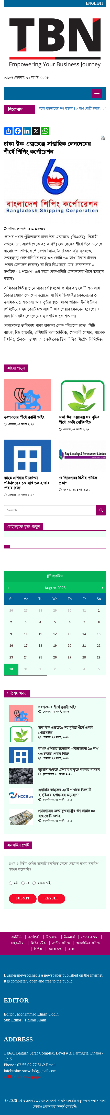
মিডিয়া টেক (39, 943)
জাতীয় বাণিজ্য (61, 943)
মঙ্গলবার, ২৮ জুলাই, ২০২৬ (76, 490)
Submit (23, 898)
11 (40, 634)
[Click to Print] (103, 137)
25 (40, 657)
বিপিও (38, 949)
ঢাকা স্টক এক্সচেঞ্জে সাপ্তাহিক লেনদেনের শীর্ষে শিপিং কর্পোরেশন (47, 148)
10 (26, 634)
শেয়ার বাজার (89, 937)
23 (11, 657)
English (94, 4)
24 (26, 657)
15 (99, 634)
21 (84, 645)
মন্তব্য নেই (44, 883)
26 (55, 657)
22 (99, 645)
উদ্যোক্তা (52, 937)
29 (99, 657)
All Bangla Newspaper (22, 1076)
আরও (72, 949)
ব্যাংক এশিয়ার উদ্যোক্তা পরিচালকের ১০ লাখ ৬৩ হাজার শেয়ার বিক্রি (26, 483)
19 (55, 645)
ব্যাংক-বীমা (17, 943)
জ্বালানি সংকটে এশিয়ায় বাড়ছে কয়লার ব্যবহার (69, 769)
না (27, 883)
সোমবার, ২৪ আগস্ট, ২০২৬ (21, 424)
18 (40, 645)
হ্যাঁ (16, 883)
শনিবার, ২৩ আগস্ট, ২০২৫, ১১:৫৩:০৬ (26, 229)
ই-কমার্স (70, 937)
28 (84, 657)
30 (11, 669)
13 (69, 634)
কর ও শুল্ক (55, 949)
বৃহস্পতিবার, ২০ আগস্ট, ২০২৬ (57, 774)
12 (55, 634)
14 (84, 634)
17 (26, 645)
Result (51, 898)
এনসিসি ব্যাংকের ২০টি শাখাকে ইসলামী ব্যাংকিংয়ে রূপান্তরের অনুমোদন (64, 792)
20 (69, 645)
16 (11, 645)
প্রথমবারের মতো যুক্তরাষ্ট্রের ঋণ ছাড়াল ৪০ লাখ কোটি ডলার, (58, 108)
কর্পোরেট (34, 937)
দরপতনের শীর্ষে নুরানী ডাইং (24, 417)
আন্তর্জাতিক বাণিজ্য (88, 943)
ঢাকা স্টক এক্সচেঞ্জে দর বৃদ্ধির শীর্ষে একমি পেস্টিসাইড (79, 419)
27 (69, 657)
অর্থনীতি (17, 937)
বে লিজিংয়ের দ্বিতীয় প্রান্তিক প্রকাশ (78, 480)
